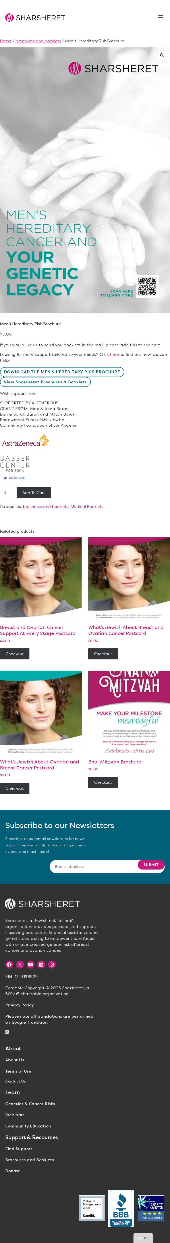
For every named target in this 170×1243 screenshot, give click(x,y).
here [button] (114, 354)
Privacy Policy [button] (19, 1005)
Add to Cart (33, 492)
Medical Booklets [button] (86, 506)
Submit (151, 865)
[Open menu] (160, 17)
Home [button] (6, 41)
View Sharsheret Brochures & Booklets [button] (45, 382)
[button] (35, 17)
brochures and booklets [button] (38, 41)
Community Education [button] (28, 1126)
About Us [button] (14, 1060)
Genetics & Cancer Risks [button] (30, 1103)
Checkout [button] (15, 653)
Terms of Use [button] (18, 1071)
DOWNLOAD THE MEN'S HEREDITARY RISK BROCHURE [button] (62, 372)
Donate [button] (13, 1170)
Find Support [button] (18, 1148)
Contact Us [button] (15, 1081)
